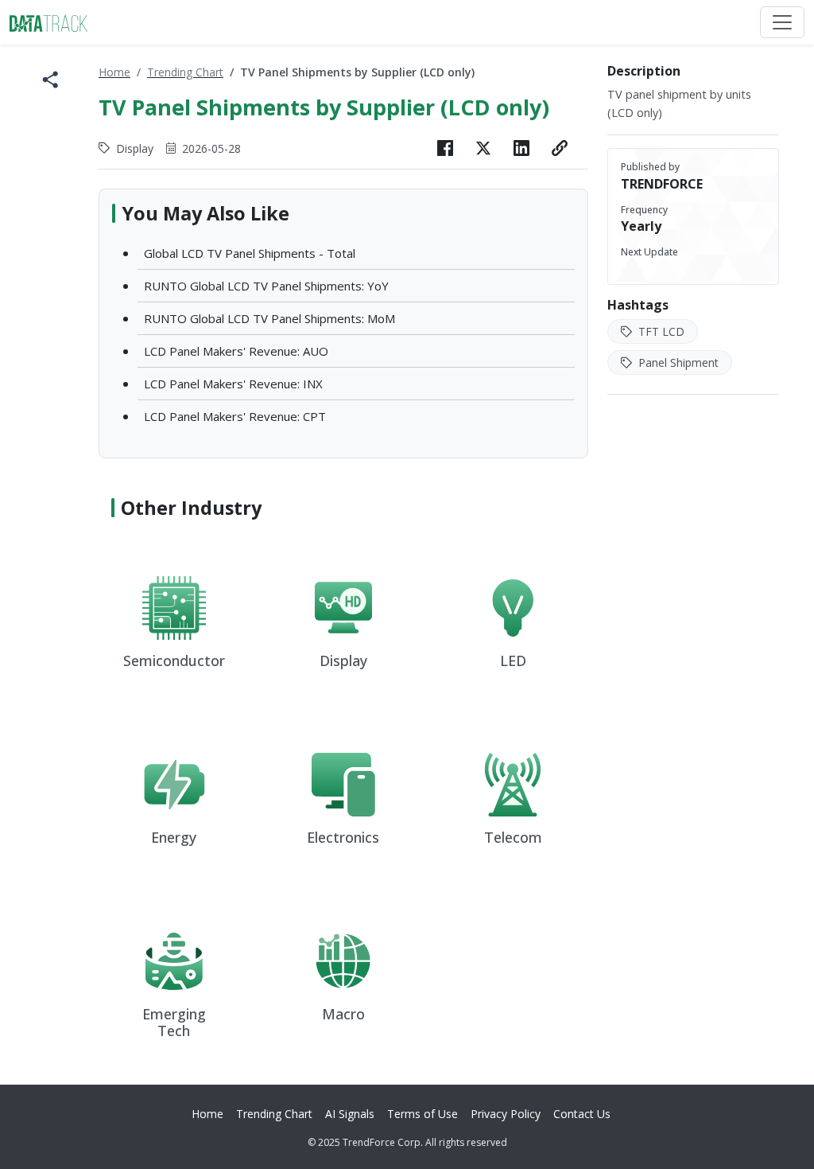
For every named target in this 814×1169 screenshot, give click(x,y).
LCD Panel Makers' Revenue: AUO (236, 351)
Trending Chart (185, 72)
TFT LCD (659, 331)
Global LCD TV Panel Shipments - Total (249, 253)
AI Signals (349, 1113)
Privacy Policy (506, 1113)
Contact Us (581, 1113)
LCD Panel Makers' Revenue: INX (233, 384)
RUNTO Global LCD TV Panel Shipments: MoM (269, 318)
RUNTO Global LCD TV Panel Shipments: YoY (266, 286)
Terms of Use (422, 1113)
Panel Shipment (677, 362)
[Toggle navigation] (782, 22)
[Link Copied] (560, 148)
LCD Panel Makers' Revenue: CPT (235, 416)
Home (114, 72)
